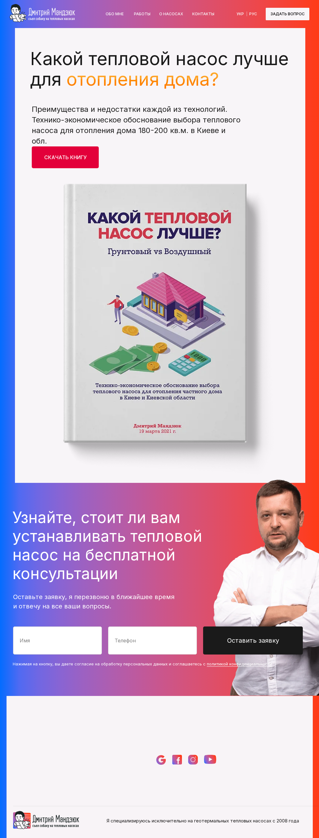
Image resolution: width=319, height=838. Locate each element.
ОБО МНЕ (115, 14)
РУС (253, 14)
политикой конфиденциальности (239, 663)
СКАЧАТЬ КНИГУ (65, 157)
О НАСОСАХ (171, 14)
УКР (240, 14)
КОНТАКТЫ (203, 14)
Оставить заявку (253, 640)
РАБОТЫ (142, 14)
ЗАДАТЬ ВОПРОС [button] (287, 14)
